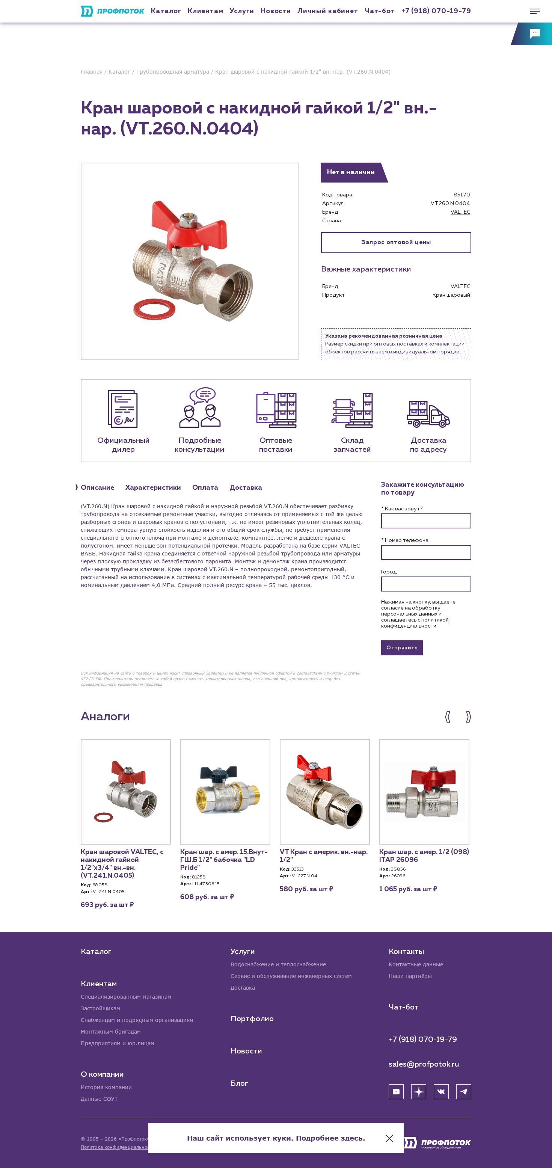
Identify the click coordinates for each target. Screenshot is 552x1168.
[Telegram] (463, 1091)
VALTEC (460, 212)
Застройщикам (100, 1008)
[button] (451, 717)
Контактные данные (416, 964)
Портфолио (252, 1019)
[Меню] (531, 11)
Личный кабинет (327, 11)
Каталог (166, 11)
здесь (352, 1138)
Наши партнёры (410, 976)
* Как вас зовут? (401, 509)
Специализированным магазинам (126, 996)
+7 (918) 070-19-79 (436, 11)
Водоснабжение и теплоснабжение (278, 964)
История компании (106, 1087)
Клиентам (205, 11)
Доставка (243, 987)
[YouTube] (396, 1091)
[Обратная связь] (531, 34)
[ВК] (441, 1091)
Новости (246, 1051)
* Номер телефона (404, 540)
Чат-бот (380, 11)
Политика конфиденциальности (118, 1147)
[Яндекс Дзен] (418, 1091)
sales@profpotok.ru (424, 1064)
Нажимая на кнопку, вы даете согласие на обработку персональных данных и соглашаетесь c (418, 614)
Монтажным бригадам (111, 1031)
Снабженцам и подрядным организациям (137, 1020)
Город (389, 572)
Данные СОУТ (99, 1099)
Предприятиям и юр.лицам (117, 1043)
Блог (239, 1083)
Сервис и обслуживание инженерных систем (291, 976)
